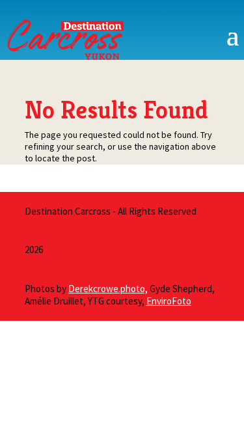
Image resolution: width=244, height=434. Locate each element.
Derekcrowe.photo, (108, 288)
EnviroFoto (168, 301)
